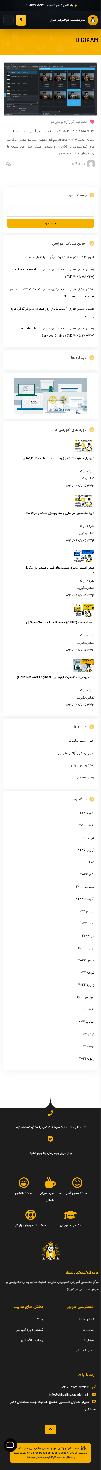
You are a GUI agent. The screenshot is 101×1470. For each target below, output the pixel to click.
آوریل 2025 (86, 850)
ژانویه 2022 (86, 985)
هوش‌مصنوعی (85, 777)
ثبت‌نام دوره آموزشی (29, 1330)
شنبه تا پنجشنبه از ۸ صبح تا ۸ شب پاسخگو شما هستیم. (50, 1127)
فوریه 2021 (86, 1046)
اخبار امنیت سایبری (81, 740)
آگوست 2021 (85, 1009)
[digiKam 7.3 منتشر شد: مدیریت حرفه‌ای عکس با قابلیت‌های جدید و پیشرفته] (50, 89)
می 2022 (88, 936)
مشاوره (89, 1340)
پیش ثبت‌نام (85, 1350)
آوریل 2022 (86, 948)
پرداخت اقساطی (32, 1340)
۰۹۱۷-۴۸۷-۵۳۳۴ (75, 1387)
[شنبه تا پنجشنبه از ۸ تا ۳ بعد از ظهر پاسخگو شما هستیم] (50, 1113)
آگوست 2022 (85, 899)
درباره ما (88, 1330)
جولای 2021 (86, 1022)
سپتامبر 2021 (85, 997)
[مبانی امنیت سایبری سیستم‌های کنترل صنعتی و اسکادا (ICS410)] (83, 561)
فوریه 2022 (86, 973)
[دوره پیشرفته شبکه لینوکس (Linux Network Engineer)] (83, 670)
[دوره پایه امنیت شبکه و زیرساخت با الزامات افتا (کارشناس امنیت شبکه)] (83, 451)
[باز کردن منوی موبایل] (8, 20)
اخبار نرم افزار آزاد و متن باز (69, 122)
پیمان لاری (78, 163)
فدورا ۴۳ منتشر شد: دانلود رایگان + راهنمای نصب (60, 257)
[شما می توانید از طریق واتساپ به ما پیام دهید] (50, 1139)
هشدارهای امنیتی (82, 765)
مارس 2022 (86, 960)
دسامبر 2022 (85, 862)
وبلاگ (39, 1319)
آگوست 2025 (85, 825)
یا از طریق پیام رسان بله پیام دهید (50, 1153)
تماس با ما (86, 1319)
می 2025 (88, 837)
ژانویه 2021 (86, 1059)
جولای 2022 (85, 911)
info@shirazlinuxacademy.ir (69, 1395)
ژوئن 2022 (86, 923)
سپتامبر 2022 (85, 887)
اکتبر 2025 (87, 813)
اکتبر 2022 (87, 874)
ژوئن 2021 (87, 1034)
